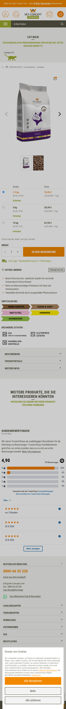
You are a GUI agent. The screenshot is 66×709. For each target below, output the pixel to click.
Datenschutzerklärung (48, 670)
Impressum (36, 675)
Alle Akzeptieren (33, 681)
